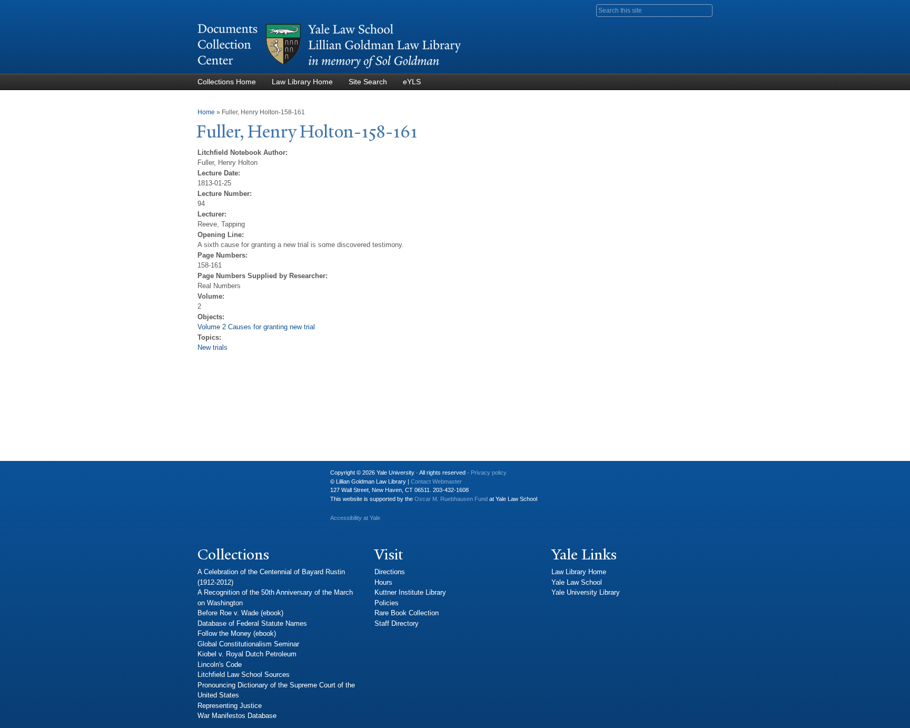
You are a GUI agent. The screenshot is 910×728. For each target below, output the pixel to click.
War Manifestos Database (236, 716)
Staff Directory (396, 623)
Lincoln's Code (219, 664)
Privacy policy (489, 472)
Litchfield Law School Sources (243, 674)
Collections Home (226, 81)
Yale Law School (576, 582)
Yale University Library (585, 592)
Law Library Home (302, 81)
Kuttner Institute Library (410, 592)
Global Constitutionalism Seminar (248, 644)
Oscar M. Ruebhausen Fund (451, 499)
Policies (386, 603)
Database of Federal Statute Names (252, 623)
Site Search (368, 81)
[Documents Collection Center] (329, 69)
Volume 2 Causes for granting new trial (256, 327)
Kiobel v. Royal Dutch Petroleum (246, 654)
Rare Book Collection (406, 613)
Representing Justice (229, 706)
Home (206, 112)
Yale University (213, 477)
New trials (212, 347)
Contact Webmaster (436, 481)
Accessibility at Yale (355, 518)
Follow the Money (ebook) (236, 633)
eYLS (412, 81)
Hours (383, 582)
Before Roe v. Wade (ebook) (240, 613)
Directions (389, 572)
